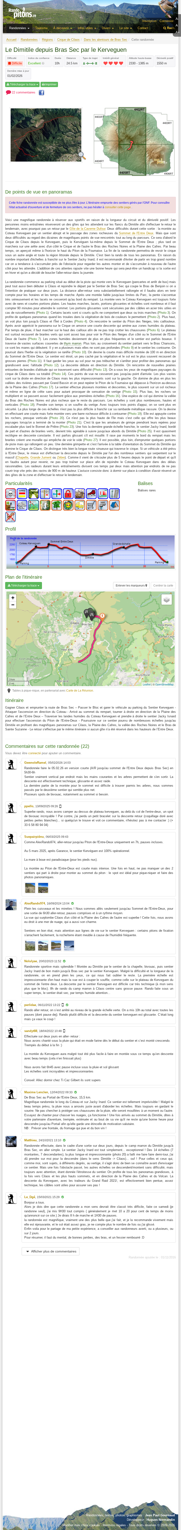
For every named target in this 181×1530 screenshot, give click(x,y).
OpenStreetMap (164, 684)
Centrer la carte (163, 585)
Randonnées (29, 39)
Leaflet (147, 684)
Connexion (167, 21)
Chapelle (22, 457)
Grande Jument (41, 457)
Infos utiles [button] (86, 28)
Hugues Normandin (161, 1519)
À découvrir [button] (61, 28)
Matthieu (30, 1140)
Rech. (170, 28)
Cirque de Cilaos (68, 39)
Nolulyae (30, 961)
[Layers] (166, 599)
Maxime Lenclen (36, 1092)
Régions (47, 39)
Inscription (149, 21)
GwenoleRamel (35, 762)
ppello (28, 806)
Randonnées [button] (18, 28)
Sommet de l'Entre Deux (136, 233)
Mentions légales (114, 1525)
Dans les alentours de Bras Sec (105, 39)
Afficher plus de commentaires (53, 1251)
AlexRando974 (34, 903)
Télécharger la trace (22, 84)
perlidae (30, 1005)
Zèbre (61, 457)
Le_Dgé (29, 1197)
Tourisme (41, 28)
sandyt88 (30, 1031)
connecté (34, 753)
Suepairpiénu (34, 836)
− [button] (12, 605)
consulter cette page (118, 207)
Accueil (11, 39)
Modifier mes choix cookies (81, 1525)
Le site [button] (124, 28)
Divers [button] (106, 28)
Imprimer (51, 84)
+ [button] (12, 598)
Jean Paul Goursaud (160, 1515)
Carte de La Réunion (79, 690)
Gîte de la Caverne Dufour (87, 228)
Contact (143, 28)
